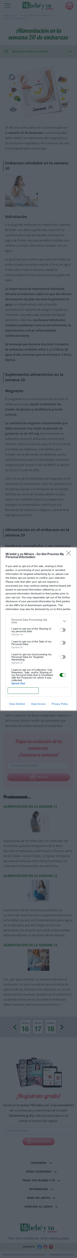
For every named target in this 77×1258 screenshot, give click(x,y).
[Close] (69, 554)
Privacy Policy (60, 703)
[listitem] (38, 621)
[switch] (63, 630)
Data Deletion (17, 703)
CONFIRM (23, 690)
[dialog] (38, 629)
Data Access (38, 703)
